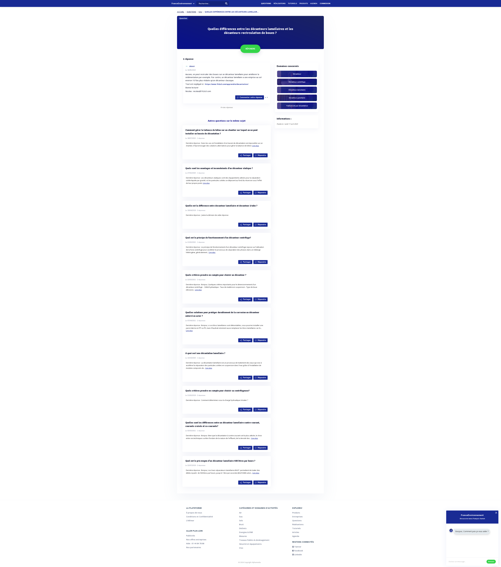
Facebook (298, 550)
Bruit (241, 524)
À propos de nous (194, 512)
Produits (303, 3)
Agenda (313, 3)
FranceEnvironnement (182, 3)
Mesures (243, 536)
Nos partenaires (193, 547)
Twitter (297, 546)
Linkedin (298, 554)
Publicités (190, 535)
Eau (241, 516)
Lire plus (255, 146)
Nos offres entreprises (196, 539)
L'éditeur (190, 520)
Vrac (241, 548)
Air (240, 512)
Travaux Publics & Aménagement (254, 540)
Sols (241, 520)
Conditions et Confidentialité (199, 516)
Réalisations (279, 3)
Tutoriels (292, 3)
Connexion (325, 3)
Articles (295, 532)
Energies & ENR (246, 532)
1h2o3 (192, 66)
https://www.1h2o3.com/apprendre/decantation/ (226, 84)
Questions (266, 3)
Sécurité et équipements (250, 544)
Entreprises (297, 516)
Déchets (242, 528)
